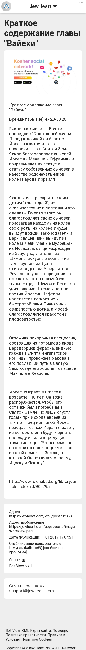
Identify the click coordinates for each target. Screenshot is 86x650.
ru (23, 560)
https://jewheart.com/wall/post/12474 (40, 516)
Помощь (60, 630)
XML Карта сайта (36, 630)
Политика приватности (26, 635)
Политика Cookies (36, 639)
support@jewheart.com (31, 590)
